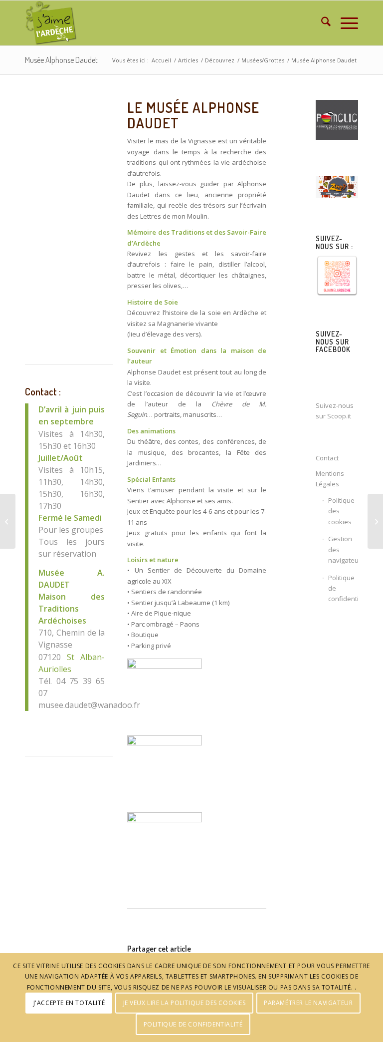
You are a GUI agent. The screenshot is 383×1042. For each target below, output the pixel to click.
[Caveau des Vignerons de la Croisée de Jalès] (7, 521)
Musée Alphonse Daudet (61, 60)
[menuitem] (321, 22)
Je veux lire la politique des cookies (184, 1003)
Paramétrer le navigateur (308, 1003)
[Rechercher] (321, 22)
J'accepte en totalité (69, 1003)
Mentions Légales (330, 478)
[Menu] (344, 22)
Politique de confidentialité (343, 588)
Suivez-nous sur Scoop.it (335, 410)
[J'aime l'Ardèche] (51, 22)
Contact (327, 457)
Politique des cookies (341, 511)
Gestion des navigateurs (343, 549)
